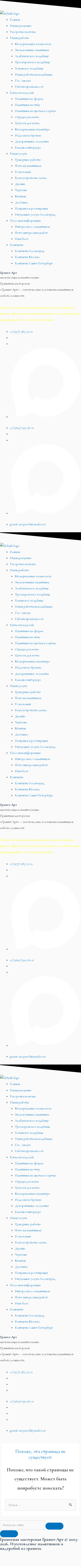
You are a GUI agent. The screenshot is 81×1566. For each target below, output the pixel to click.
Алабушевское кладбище (32, 56)
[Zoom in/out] (65, 1554)
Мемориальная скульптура (32, 129)
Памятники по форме (29, 99)
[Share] (28, 1554)
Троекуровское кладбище (32, 62)
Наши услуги (18, 154)
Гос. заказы (22, 80)
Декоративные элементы (32, 141)
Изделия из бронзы (28, 135)
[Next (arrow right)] (28, 1562)
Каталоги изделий (22, 93)
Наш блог (21, 239)
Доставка (21, 202)
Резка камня (23, 172)
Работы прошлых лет (29, 87)
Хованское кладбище (29, 68)
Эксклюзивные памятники (32, 50)
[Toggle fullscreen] (46, 1554)
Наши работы (19, 38)
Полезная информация (25, 221)
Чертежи (21, 190)
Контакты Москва (27, 257)
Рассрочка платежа (23, 32)
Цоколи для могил (27, 123)
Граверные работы (27, 160)
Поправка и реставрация (31, 208)
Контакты (16, 245)
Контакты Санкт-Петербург (34, 263)
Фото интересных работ (31, 233)
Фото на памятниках (28, 166)
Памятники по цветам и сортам (35, 111)
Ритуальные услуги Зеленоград (35, 214)
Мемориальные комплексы (33, 44)
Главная (15, 20)
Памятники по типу (27, 105)
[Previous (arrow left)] (9, 1562)
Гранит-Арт (8, 273)
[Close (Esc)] (9, 1554)
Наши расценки (20, 26)
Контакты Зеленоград (29, 251)
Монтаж (20, 196)
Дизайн (20, 184)
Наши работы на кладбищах (33, 74)
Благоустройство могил (31, 178)
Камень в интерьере (28, 147)
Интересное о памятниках (32, 227)
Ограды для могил (27, 117)
